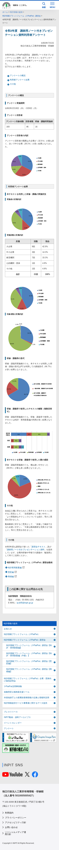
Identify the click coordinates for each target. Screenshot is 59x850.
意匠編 (11, 572)
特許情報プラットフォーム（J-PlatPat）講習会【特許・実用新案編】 (29, 646)
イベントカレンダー (13, 723)
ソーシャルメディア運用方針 (15, 833)
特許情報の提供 (16, 12)
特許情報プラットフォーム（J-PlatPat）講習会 (21, 16)
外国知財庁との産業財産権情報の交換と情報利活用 (26, 697)
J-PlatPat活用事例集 (13, 686)
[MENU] (52, 5)
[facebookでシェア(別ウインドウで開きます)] (35, 776)
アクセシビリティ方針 (15, 822)
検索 (44, 7)
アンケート (9, 728)
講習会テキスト (38, 547)
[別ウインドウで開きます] (12, 775)
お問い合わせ (11, 827)
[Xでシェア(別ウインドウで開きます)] (27, 775)
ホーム (5, 12)
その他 (13, 84)
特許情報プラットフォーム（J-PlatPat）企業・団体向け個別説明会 (27, 679)
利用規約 (9, 813)
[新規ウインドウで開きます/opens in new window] (15, 737)
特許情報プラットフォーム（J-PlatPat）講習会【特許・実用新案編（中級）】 (29, 654)
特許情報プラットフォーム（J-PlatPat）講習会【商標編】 (29, 670)
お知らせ (8, 629)
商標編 (11, 576)
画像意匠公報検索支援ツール (16, 692)
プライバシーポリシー (15, 818)
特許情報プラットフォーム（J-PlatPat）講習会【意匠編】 (29, 662)
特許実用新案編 (15, 567)
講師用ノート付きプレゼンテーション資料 (25, 549)
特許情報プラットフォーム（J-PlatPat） (22, 634)
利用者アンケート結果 (19, 80)
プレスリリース (11, 712)
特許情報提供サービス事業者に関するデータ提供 (25, 703)
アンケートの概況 (18, 75)
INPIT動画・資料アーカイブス (17, 717)
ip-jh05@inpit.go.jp (25, 603)
